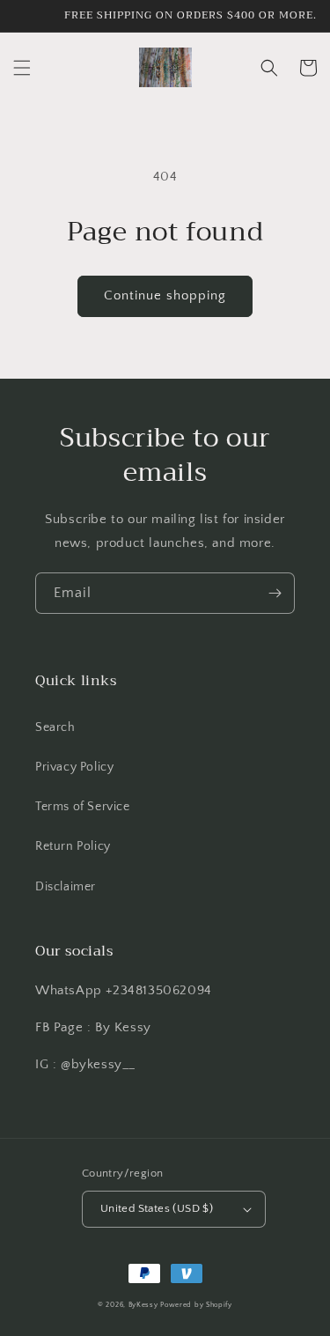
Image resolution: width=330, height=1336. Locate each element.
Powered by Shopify (196, 1305)
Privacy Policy (74, 767)
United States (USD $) (156, 1208)
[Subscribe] (274, 593)
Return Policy (73, 846)
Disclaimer (65, 887)
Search (55, 727)
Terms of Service (82, 807)
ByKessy (143, 1305)
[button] (22, 67)
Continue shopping (165, 295)
